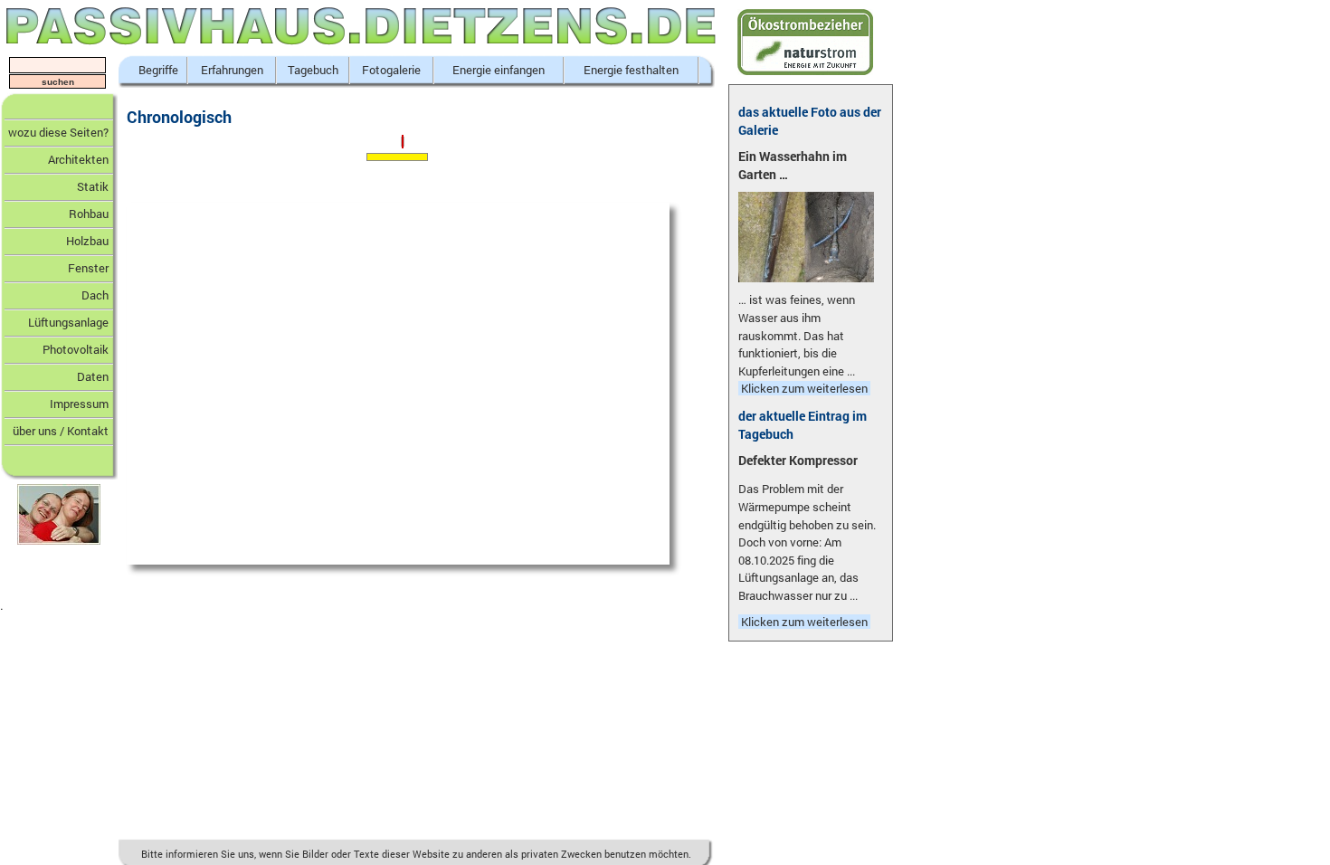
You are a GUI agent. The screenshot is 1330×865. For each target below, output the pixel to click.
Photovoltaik (76, 349)
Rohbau (89, 213)
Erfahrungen (232, 69)
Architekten (78, 159)
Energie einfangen (498, 69)
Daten (93, 376)
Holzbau (87, 240)
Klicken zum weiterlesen (804, 388)
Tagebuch (313, 69)
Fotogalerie (391, 69)
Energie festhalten (631, 69)
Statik (93, 186)
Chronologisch (179, 117)
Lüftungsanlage (68, 322)
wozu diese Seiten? (58, 132)
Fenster (88, 268)
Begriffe (158, 69)
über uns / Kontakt (61, 430)
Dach (95, 295)
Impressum (79, 403)
